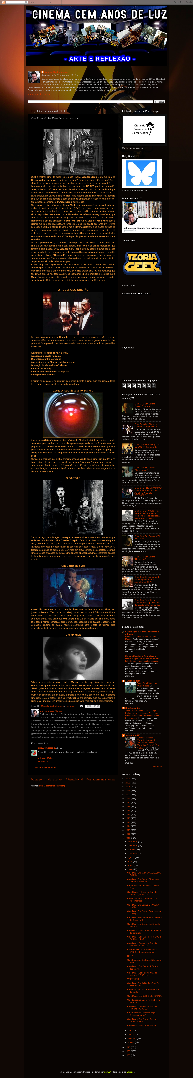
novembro (133, 845)
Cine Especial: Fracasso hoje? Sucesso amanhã (141, 1014)
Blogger (130, 1072)
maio (130, 869)
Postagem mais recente (46, 779)
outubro (132, 850)
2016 (128, 818)
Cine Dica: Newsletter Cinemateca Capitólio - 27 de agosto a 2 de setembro (147, 602)
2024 (128, 787)
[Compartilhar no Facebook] (95, 706)
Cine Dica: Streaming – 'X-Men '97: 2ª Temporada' (147, 445)
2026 (128, 779)
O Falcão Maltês (46, 758)
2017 (128, 814)
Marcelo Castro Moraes (56, 72)
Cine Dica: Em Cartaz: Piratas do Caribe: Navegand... (143, 880)
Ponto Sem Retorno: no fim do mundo (147, 684)
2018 (128, 810)
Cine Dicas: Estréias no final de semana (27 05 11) (142, 893)
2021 (128, 798)
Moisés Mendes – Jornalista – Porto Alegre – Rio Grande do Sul (142, 657)
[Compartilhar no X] (92, 706)
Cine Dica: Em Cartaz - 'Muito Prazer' (145, 468)
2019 (128, 806)
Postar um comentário (45, 767)
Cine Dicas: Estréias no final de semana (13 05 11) (142, 974)
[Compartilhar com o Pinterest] (98, 706)
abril (130, 1030)
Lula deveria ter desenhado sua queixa (142, 661)
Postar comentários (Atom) (52, 786)
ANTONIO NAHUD (47, 748)
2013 (128, 830)
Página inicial (74, 779)
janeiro (131, 1042)
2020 (128, 802)
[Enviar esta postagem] (81, 706)
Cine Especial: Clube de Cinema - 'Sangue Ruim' (146, 425)
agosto (131, 857)
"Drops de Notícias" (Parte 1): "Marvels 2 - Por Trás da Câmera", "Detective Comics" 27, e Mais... (148, 743)
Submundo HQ (132, 735)
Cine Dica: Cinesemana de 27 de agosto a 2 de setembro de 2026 (147, 579)
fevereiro (132, 1038)
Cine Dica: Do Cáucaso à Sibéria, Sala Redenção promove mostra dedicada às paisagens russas (147, 514)
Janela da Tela (132, 681)
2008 (128, 1055)
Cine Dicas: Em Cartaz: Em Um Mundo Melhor (142, 1020)
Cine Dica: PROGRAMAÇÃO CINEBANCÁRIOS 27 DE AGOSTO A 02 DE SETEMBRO (148, 491)
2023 (128, 790)
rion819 (108, 1072)
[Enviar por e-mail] (86, 706)
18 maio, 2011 (44, 762)
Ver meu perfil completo (39, 94)
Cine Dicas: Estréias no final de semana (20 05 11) (142, 944)
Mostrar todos (157, 766)
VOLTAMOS (133, 979)
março (131, 1034)
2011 (128, 838)
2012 (128, 834)
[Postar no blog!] (89, 706)
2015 (128, 822)
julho (130, 861)
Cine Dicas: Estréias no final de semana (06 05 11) (142, 1007)
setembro (133, 853)
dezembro (133, 842)
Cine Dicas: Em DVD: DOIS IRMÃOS (144, 996)
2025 (128, 783)
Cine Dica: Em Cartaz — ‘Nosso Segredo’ (146, 405)
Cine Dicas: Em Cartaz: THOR (141, 1025)
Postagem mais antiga (100, 779)
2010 (128, 1047)
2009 (128, 1051)
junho (131, 865)
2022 (128, 795)
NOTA (130, 956)
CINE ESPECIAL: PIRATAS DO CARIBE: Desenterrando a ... (142, 951)
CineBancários (132, 708)
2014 (128, 826)
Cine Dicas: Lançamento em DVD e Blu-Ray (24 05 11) (144, 938)
